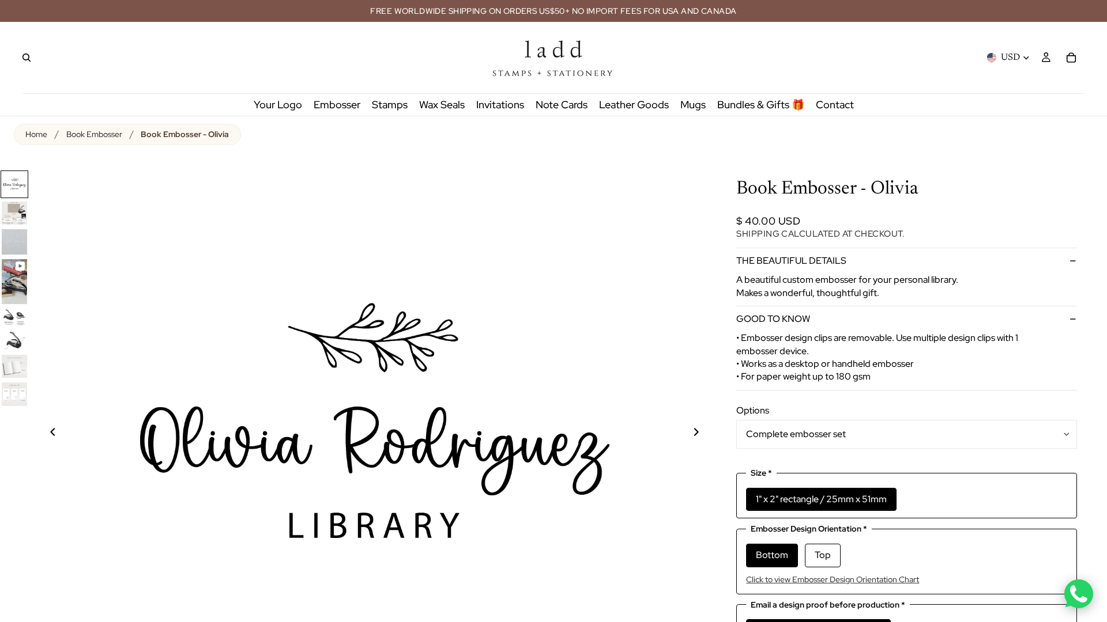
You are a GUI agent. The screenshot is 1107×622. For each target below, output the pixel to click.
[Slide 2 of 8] (14, 213)
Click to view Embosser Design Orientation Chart (832, 579)
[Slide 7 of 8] (14, 366)
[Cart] (1071, 57)
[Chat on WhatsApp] (1078, 593)
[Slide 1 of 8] (14, 184)
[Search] (26, 57)
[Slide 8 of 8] (14, 393)
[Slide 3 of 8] (14, 242)
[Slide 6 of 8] (14, 340)
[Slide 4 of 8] (14, 281)
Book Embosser (94, 134)
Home (36, 134)
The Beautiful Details (791, 261)
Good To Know (773, 319)
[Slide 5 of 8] (14, 317)
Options (752, 410)
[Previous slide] (46, 433)
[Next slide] (703, 433)
